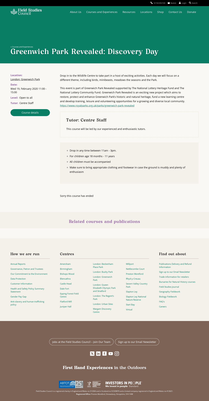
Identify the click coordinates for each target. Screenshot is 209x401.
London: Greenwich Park (25, 79)
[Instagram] (117, 354)
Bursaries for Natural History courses (177, 281)
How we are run (25, 254)
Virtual (129, 309)
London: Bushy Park (103, 271)
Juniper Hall (65, 306)
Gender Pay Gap (18, 296)
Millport (130, 263)
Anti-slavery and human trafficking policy (27, 303)
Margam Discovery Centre (102, 310)
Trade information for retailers (174, 276)
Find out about (172, 254)
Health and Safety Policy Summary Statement (27, 290)
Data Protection (18, 278)
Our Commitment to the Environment (29, 273)
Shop (160, 12)
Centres (67, 254)
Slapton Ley (131, 291)
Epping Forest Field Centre (69, 295)
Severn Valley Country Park (136, 285)
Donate (191, 12)
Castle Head (66, 283)
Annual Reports (18, 263)
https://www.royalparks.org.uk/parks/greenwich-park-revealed (97, 105)
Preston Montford (134, 273)
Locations (146, 12)
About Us (75, 12)
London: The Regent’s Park (103, 297)
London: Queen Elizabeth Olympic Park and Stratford (104, 287)
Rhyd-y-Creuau (133, 278)
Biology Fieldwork (168, 296)
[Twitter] (92, 354)
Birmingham (66, 268)
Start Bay (130, 304)
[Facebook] (104, 354)
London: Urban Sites (103, 304)
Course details (30, 112)
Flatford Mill (66, 301)
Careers (162, 306)
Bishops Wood (67, 273)
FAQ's (162, 301)
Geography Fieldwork (169, 291)
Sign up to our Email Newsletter (174, 271)
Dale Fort (64, 288)
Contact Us (175, 12)
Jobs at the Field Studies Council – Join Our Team (81, 342)
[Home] (26, 12)
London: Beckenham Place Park (103, 265)
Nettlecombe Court (135, 268)
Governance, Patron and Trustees (27, 268)
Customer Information (21, 283)
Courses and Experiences (101, 12)
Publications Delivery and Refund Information (175, 265)
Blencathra (65, 278)
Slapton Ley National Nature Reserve (136, 298)
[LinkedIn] (98, 354)
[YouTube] (110, 354)
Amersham (65, 263)
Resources (129, 12)
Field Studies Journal (169, 286)
